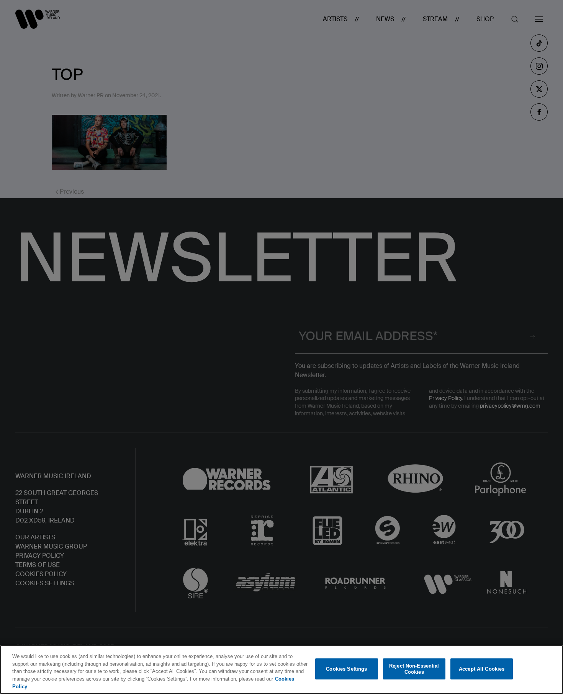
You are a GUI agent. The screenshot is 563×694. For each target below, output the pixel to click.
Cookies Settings (346, 669)
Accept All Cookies (481, 669)
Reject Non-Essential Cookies (414, 669)
